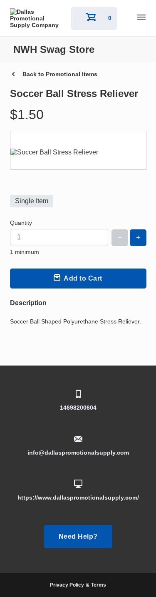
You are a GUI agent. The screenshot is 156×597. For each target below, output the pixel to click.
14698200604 (78, 407)
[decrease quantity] (119, 237)
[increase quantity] (138, 237)
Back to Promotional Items (59, 74)
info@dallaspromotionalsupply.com (78, 452)
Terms (98, 585)
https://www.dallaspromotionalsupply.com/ (78, 497)
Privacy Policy (67, 585)
